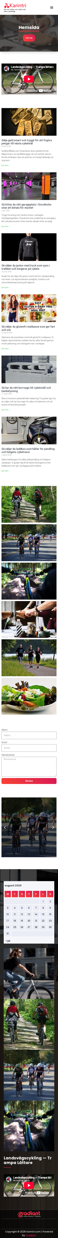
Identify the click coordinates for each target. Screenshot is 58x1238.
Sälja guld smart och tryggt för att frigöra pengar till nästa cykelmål (26, 142)
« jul (8, 940)
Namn (4, 729)
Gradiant (31, 1235)
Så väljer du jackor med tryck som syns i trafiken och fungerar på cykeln (25, 267)
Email (4, 742)
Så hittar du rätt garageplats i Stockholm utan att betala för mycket (26, 206)
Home (29, 38)
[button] (5, 827)
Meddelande (8, 755)
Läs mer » (5, 165)
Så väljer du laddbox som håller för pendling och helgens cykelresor (28, 450)
